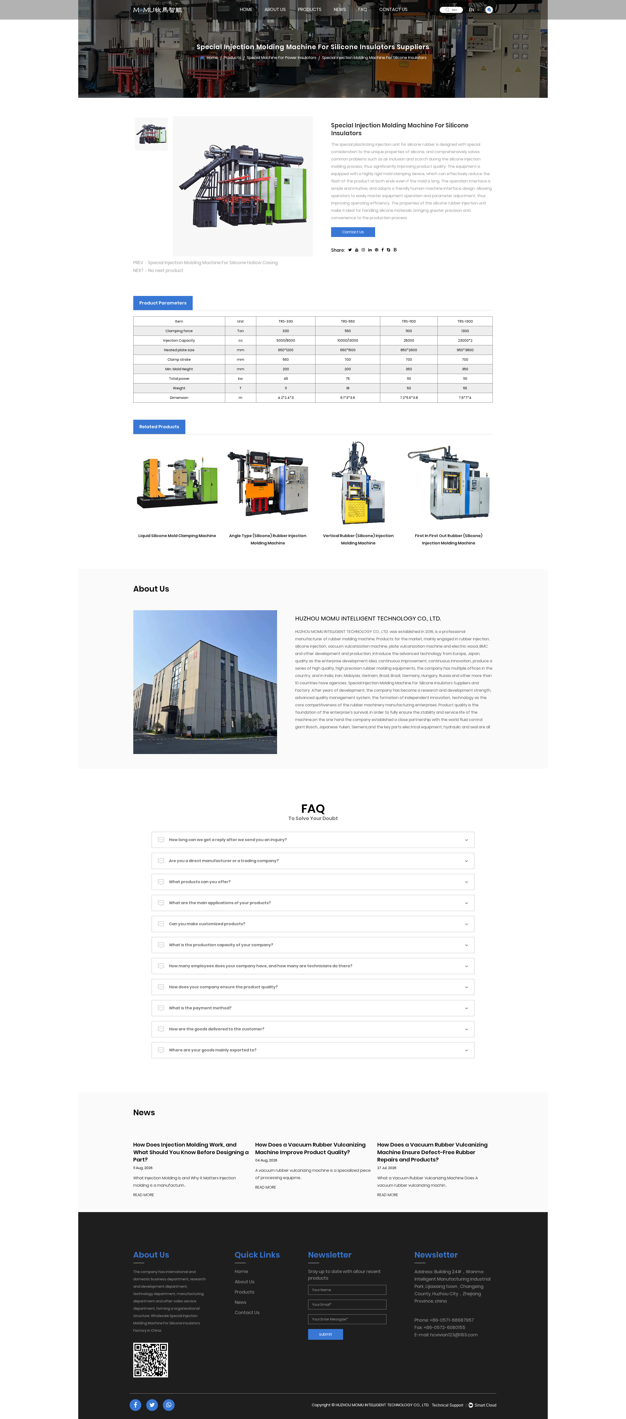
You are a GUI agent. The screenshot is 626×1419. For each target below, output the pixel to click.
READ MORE (143, 1195)
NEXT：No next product (158, 270)
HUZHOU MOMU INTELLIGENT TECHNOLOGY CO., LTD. (382, 1405)
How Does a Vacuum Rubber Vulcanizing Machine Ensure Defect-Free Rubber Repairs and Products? (432, 1152)
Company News (347, 18)
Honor (283, 17)
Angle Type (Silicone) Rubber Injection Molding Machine (267, 539)
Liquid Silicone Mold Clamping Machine (177, 536)
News (340, 9)
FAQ (362, 9)
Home (246, 9)
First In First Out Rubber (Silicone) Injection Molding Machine (448, 539)
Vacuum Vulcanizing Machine (316, 16)
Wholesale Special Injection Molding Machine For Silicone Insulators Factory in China (166, 1323)
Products (310, 9)
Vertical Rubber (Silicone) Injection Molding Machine (358, 539)
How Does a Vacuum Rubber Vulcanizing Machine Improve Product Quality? (310, 1148)
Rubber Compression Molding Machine (315, 15)
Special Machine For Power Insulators (281, 57)
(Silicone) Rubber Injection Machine (313, 18)
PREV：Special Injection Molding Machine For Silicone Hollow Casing (205, 262)
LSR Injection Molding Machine (316, 17)
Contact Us (393, 9)
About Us (275, 9)
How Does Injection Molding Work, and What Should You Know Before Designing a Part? (191, 1152)
